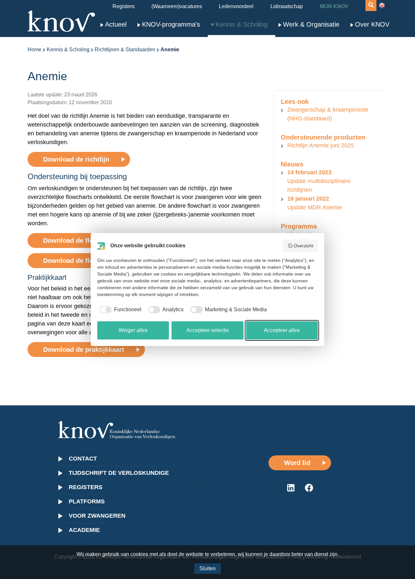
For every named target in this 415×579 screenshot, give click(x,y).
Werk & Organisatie (311, 24)
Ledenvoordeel (236, 6)
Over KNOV (372, 24)
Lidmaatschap (286, 6)
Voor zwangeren (97, 515)
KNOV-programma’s (171, 24)
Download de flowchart (78, 240)
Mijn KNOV (334, 6)
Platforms (87, 501)
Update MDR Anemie (314, 203)
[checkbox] (119, 310)
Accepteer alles (282, 330)
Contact (83, 458)
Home (35, 49)
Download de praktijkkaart (83, 349)
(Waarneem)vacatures (176, 6)
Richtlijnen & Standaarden (125, 49)
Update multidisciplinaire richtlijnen (318, 181)
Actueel (115, 24)
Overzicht (303, 245)
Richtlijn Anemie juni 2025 (320, 145)
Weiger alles (133, 330)
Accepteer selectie (207, 330)
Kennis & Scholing (241, 24)
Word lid (297, 462)
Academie (84, 530)
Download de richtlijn (76, 159)
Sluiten (207, 568)
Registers (124, 6)
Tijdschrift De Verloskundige (119, 473)
